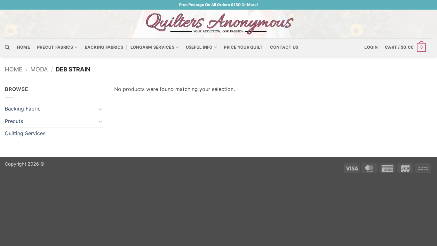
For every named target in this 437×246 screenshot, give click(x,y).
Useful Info (199, 47)
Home (23, 47)
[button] (370, 47)
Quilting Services (25, 133)
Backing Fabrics (104, 47)
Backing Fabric (23, 108)
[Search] (7, 47)
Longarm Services (152, 47)
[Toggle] (101, 109)
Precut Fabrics (55, 47)
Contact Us (284, 47)
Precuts (14, 121)
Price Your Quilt (243, 47)
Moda (39, 69)
